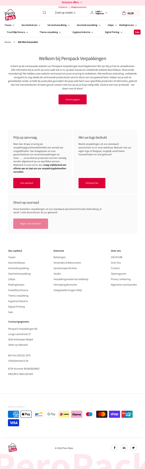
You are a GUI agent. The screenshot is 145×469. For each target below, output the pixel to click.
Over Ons (116, 262)
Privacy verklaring (121, 279)
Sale (137, 32)
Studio (57, 273)
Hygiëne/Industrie (81, 32)
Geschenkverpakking (87, 25)
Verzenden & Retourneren (67, 262)
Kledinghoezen (126, 25)
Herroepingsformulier (65, 284)
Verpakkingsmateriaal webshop (71, 279)
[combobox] (64, 13)
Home (7, 42)
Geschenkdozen (29, 25)
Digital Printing (112, 32)
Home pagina (73, 99)
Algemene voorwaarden (124, 284)
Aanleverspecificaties (65, 268)
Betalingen (60, 257)
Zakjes (111, 25)
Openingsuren (118, 273)
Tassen (7, 25)
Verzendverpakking (57, 25)
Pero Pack (68, 448)
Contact (115, 268)
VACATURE (117, 257)
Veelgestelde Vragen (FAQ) (68, 290)
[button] (131, 13)
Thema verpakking (48, 32)
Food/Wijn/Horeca (16, 32)
